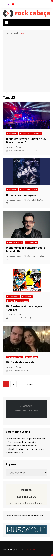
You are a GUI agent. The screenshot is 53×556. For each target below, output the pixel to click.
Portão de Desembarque (30, 133)
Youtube (13, 4)
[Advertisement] (26, 62)
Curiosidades (31, 242)
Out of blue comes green (21, 195)
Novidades (11, 133)
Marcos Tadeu (15, 147)
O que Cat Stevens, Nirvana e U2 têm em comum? (26, 140)
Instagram (8, 4)
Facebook (4, 4)
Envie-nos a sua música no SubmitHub (24, 515)
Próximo (31, 384)
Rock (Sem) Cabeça (28, 190)
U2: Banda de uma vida (20, 362)
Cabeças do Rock (14, 242)
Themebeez (29, 549)
